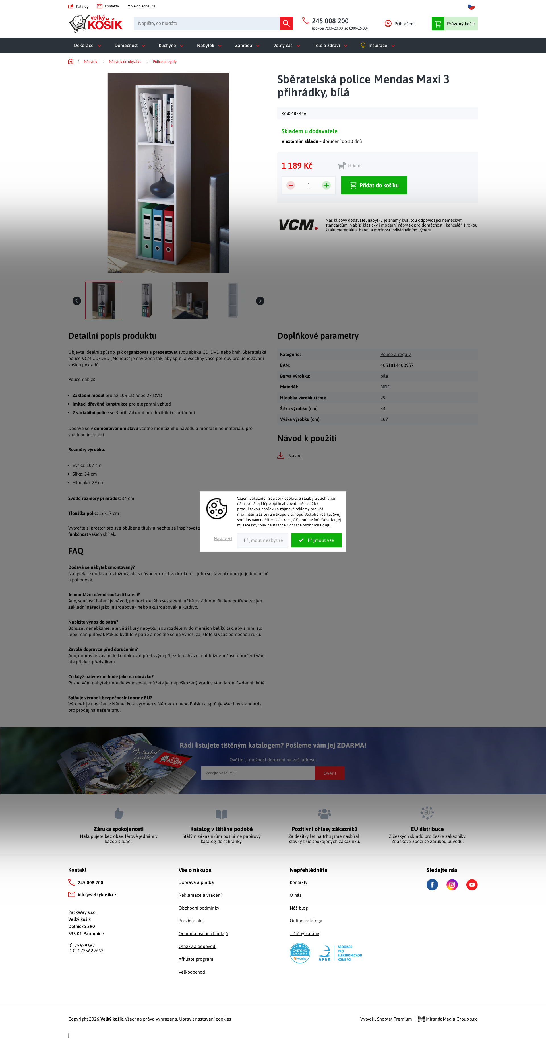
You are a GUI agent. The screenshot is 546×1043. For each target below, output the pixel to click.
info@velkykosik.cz (97, 894)
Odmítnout (262, 540)
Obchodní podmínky (199, 907)
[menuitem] (88, 45)
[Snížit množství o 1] (290, 185)
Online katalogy (306, 920)
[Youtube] (472, 884)
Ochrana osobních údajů (203, 933)
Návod (295, 455)
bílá (384, 375)
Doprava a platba (196, 882)
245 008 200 (90, 882)
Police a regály (395, 354)
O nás (295, 895)
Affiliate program (196, 959)
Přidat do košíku (379, 185)
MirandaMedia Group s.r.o (451, 1018)
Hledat (286, 23)
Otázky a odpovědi (197, 946)
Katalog (82, 6)
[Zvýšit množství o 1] (326, 185)
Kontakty (112, 6)
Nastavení (223, 538)
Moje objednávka (141, 6)
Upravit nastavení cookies (205, 1018)
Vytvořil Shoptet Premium (386, 1018)
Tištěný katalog (305, 933)
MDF (385, 386)
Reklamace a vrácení (200, 895)
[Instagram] (452, 884)
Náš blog (299, 907)
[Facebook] (432, 884)
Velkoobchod (192, 971)
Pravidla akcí (192, 920)
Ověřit (330, 772)
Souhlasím (316, 540)
